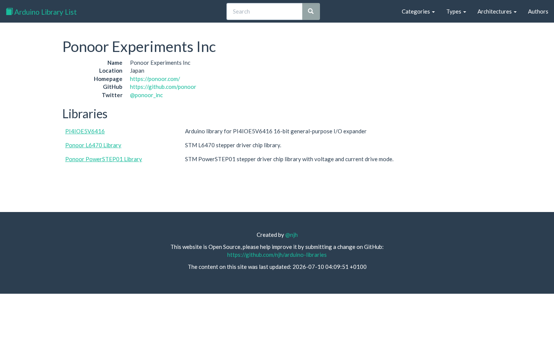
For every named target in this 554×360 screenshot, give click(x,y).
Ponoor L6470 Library (93, 145)
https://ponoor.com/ (155, 78)
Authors (538, 11)
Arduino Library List (45, 12)
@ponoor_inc (146, 95)
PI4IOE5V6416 (85, 131)
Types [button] (454, 11)
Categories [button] (416, 11)
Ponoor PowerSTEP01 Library (103, 159)
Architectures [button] (495, 11)
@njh (291, 234)
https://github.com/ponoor (163, 86)
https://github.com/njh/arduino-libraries (277, 254)
